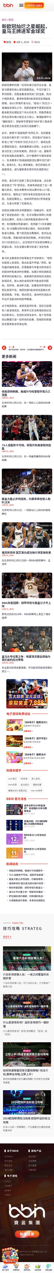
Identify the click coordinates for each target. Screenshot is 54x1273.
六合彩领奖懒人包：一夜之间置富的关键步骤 (26, 976)
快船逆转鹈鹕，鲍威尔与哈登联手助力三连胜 (26, 393)
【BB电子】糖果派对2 (35, 722)
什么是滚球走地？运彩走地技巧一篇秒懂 (26, 1024)
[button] (21, 5)
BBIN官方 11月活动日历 (35, 850)
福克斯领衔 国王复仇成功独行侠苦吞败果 (26, 552)
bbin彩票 (12, 784)
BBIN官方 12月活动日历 (35, 836)
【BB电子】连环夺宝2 (35, 738)
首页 (4, 19)
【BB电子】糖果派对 (34, 754)
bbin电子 (12, 778)
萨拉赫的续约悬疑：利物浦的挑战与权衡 (27, 896)
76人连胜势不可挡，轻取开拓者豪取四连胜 (26, 446)
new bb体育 (36, 790)
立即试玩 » (28, 731)
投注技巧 (25, 784)
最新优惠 (37, 784)
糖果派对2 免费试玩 (17, 790)
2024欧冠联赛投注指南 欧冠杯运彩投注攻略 (26, 1120)
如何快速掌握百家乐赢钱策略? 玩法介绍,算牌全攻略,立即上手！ (25, 1072)
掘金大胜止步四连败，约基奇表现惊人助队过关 (26, 500)
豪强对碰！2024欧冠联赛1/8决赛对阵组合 (35, 822)
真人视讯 (36, 778)
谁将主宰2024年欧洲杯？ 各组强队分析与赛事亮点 (35, 808)
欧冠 (11, 19)
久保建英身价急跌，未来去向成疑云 (27, 900)
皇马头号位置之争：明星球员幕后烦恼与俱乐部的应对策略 (26, 658)
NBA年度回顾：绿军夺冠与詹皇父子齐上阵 (26, 604)
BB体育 (24, 778)
